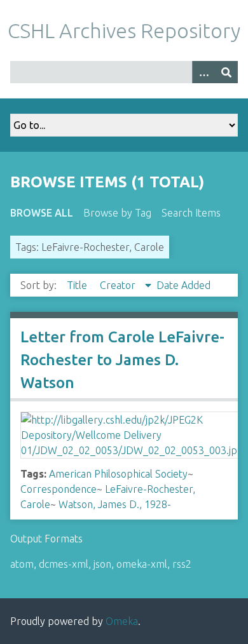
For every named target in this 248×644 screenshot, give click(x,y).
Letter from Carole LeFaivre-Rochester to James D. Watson (122, 359)
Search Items (191, 212)
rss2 (181, 564)
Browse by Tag (117, 212)
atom (22, 564)
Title (78, 285)
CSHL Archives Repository (124, 30)
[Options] (203, 72)
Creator (119, 285)
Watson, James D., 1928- (115, 504)
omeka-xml (141, 564)
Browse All (41, 212)
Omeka (122, 621)
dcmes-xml (63, 564)
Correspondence (58, 489)
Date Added (183, 285)
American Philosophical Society (118, 474)
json (102, 564)
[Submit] (226, 72)
